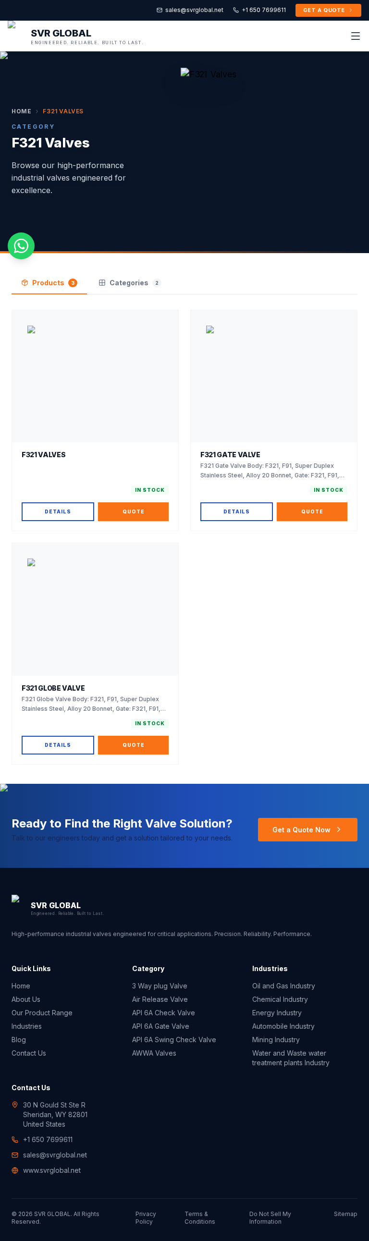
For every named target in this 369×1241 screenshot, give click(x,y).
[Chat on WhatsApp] (21, 245)
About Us (26, 999)
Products (53, 283)
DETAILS (58, 511)
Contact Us (29, 1053)
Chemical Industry (280, 999)
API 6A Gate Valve (160, 1026)
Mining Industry (276, 1039)
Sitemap (345, 1213)
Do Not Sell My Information (270, 1217)
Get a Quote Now (301, 830)
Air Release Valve (160, 999)
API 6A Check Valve (163, 1013)
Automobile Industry (283, 1026)
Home (21, 111)
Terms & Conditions (199, 1217)
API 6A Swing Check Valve (174, 1039)
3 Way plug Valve (159, 986)
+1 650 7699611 (264, 9)
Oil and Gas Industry (283, 986)
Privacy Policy (145, 1217)
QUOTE (134, 511)
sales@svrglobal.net (194, 9)
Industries (27, 1026)
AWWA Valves (154, 1053)
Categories (134, 283)
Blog (19, 1039)
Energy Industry (277, 1013)
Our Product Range (42, 1013)
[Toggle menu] (355, 36)
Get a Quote (324, 10)
